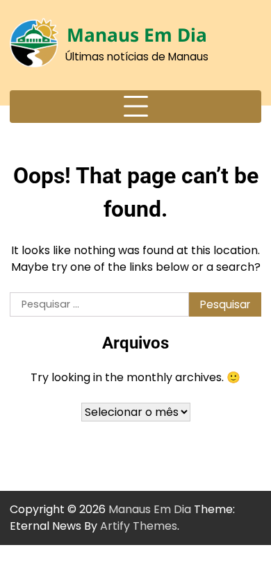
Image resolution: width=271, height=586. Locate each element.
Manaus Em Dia (137, 34)
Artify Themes (138, 526)
